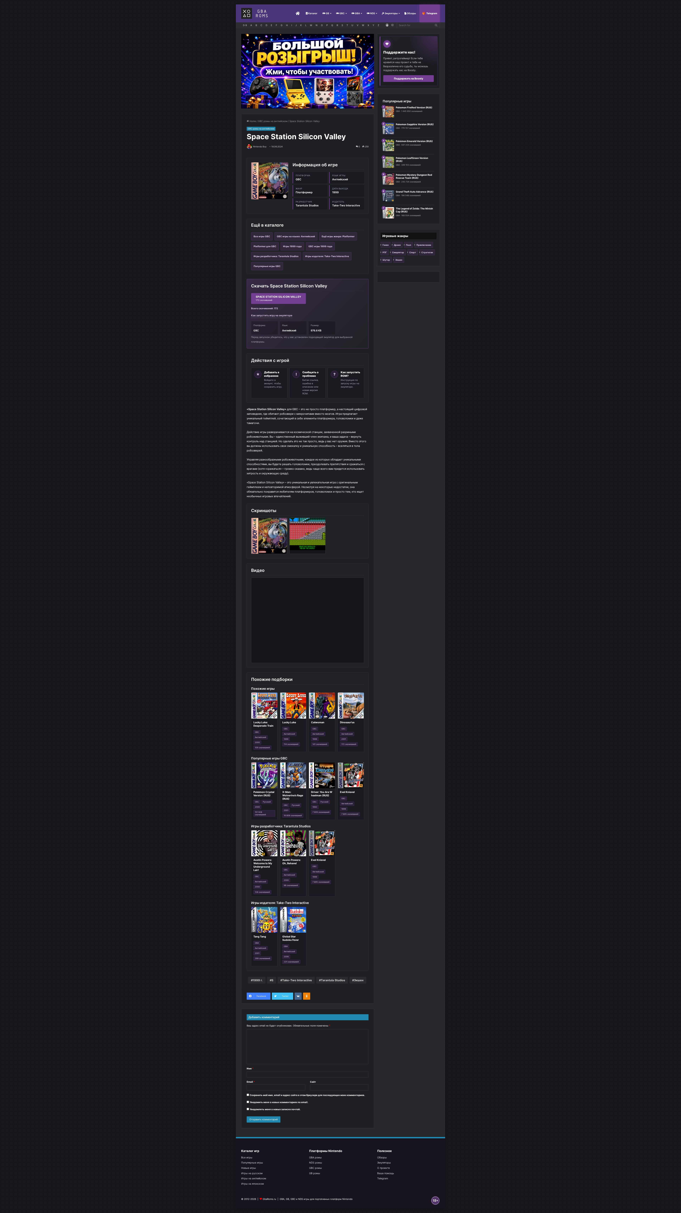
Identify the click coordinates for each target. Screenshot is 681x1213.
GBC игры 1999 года (320, 246)
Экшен (358, 980)
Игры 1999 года (292, 246)
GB (327, 13)
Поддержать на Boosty (408, 78)
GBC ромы (315, 1167)
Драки (397, 245)
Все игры (246, 1157)
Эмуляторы (391, 13)
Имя (250, 1068)
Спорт (412, 252)
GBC (342, 13)
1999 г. (258, 980)
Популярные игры (252, 1162)
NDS (372, 13)
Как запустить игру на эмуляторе (271, 315)
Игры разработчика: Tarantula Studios (276, 256)
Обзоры (411, 13)
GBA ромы (315, 1157)
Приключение (423, 245)
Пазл (408, 245)
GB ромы (314, 1173)
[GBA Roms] (255, 13)
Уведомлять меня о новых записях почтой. (275, 1109)
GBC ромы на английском (272, 121)
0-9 (245, 25)
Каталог (312, 13)
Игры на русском (252, 1173)
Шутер (386, 260)
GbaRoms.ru (269, 1199)
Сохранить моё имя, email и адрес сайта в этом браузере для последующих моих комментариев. (307, 1095)
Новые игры (248, 1167)
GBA (357, 13)
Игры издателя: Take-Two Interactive (327, 256)
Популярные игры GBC (267, 266)
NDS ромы (315, 1162)
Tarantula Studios (333, 980)
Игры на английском (253, 1178)
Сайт (313, 1081)
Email (251, 1081)
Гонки (386, 245)
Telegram (431, 13)
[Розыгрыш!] (307, 71)
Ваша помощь (385, 1173)
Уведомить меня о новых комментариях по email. (279, 1102)
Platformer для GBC (265, 246)
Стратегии (427, 252)
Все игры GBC (262, 236)
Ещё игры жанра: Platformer (338, 236)
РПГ (385, 252)
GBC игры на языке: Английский (296, 236)
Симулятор (398, 252)
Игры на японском (252, 1183)
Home (252, 121)
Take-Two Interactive (297, 980)
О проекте (383, 1167)
